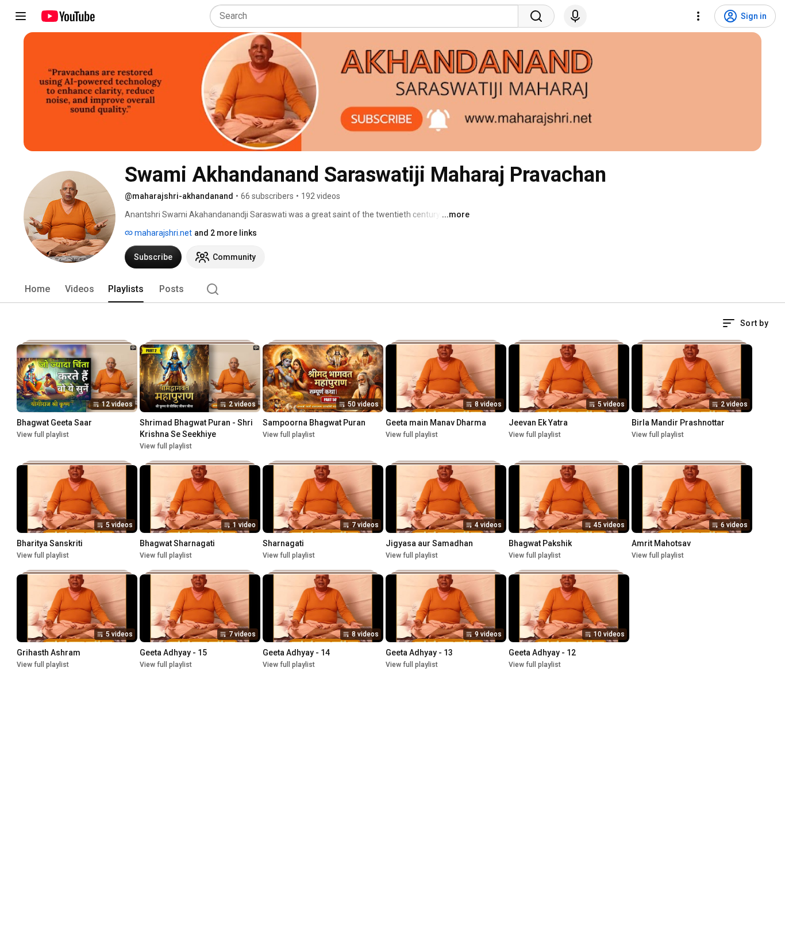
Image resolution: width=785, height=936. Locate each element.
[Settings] (698, 16)
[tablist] (392, 289)
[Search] (536, 16)
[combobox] (367, 16)
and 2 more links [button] (225, 232)
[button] (745, 323)
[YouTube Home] (67, 16)
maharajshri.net (162, 232)
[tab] (37, 289)
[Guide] (21, 16)
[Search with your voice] (575, 16)
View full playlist (43, 435)
